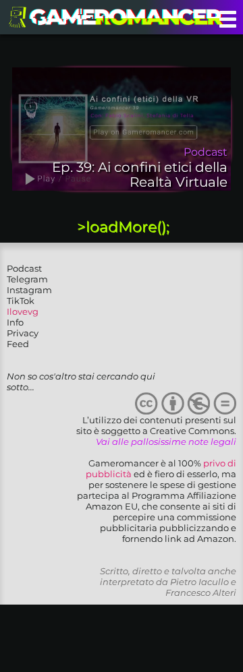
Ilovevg (22, 311)
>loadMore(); (123, 227)
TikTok (20, 300)
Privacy (22, 333)
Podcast (24, 268)
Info (15, 322)
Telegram (27, 279)
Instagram (29, 289)
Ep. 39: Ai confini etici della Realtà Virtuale (139, 174)
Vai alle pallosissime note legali (166, 441)
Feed (18, 343)
